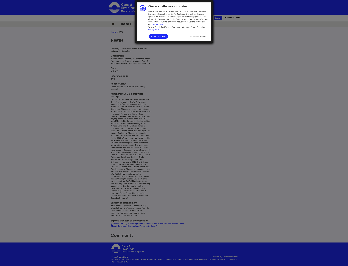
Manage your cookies (198, 36)
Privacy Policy (153, 29)
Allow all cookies (158, 36)
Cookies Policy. (158, 24)
